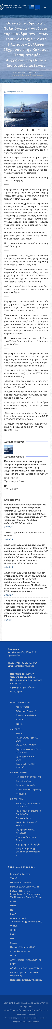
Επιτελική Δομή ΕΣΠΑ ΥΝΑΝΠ (24, 886)
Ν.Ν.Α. (13, 955)
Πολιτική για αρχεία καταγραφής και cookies (26, 681)
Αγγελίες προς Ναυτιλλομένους (25, 959)
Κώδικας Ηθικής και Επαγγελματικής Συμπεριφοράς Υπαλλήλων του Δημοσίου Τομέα (26, 894)
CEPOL (13, 930)
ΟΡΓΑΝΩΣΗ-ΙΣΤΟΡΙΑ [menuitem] (20, 702)
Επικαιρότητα (33, 72)
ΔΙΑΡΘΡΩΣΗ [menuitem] (16, 729)
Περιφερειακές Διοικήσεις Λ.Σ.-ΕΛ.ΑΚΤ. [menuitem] (28, 751)
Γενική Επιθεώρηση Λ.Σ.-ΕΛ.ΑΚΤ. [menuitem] (27, 739)
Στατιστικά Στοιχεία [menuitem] (25, 785)
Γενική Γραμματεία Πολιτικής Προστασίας (24, 974)
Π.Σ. (12, 910)
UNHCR (13, 925)
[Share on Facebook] (27, 130)
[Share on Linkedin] (33, 130)
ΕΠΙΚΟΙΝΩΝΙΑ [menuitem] (17, 799)
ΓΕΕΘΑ (13, 942)
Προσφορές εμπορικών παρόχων (26, 980)
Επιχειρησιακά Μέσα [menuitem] (26, 715)
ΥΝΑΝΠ (13, 878)
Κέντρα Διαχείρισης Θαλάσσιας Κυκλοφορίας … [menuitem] (28, 851)
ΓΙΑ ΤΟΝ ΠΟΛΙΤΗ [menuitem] (18, 772)
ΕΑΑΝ (13, 934)
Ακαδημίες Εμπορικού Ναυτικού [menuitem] (26, 824)
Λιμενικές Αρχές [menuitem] (24, 818)
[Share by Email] (39, 130)
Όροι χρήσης (16, 691)
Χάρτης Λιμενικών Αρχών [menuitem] (28, 844)
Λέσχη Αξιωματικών (20, 951)
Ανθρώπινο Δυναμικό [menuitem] (26, 711)
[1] (8, 449)
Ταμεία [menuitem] (19, 724)
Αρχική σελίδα (19, 72)
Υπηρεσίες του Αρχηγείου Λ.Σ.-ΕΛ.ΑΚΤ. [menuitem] (28, 805)
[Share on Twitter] (22, 130)
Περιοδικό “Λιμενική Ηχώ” (22, 947)
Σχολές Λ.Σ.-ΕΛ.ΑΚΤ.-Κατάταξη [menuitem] (26, 765)
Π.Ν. (12, 938)
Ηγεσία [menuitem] (19, 733)
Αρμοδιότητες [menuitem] (22, 707)
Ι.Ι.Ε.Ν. (13, 901)
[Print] (45, 130)
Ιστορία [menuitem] (19, 719)
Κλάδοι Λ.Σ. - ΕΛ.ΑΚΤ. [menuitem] (26, 745)
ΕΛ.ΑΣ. (13, 914)
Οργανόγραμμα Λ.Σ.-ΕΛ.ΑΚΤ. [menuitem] (26, 758)
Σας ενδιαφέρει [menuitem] (23, 781)
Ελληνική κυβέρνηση (20, 874)
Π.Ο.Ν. (13, 905)
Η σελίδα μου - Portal (20, 882)
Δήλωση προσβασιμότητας (23, 687)
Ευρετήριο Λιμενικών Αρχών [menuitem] (26, 838)
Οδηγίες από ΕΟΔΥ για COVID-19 (26, 968)
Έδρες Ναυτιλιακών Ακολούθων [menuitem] (25, 831)
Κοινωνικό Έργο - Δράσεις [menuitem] (28, 789)
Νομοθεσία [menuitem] (21, 793)
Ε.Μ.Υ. (13, 964)
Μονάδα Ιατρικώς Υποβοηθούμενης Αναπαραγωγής (26, 920)
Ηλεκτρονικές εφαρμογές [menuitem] (28, 776)
